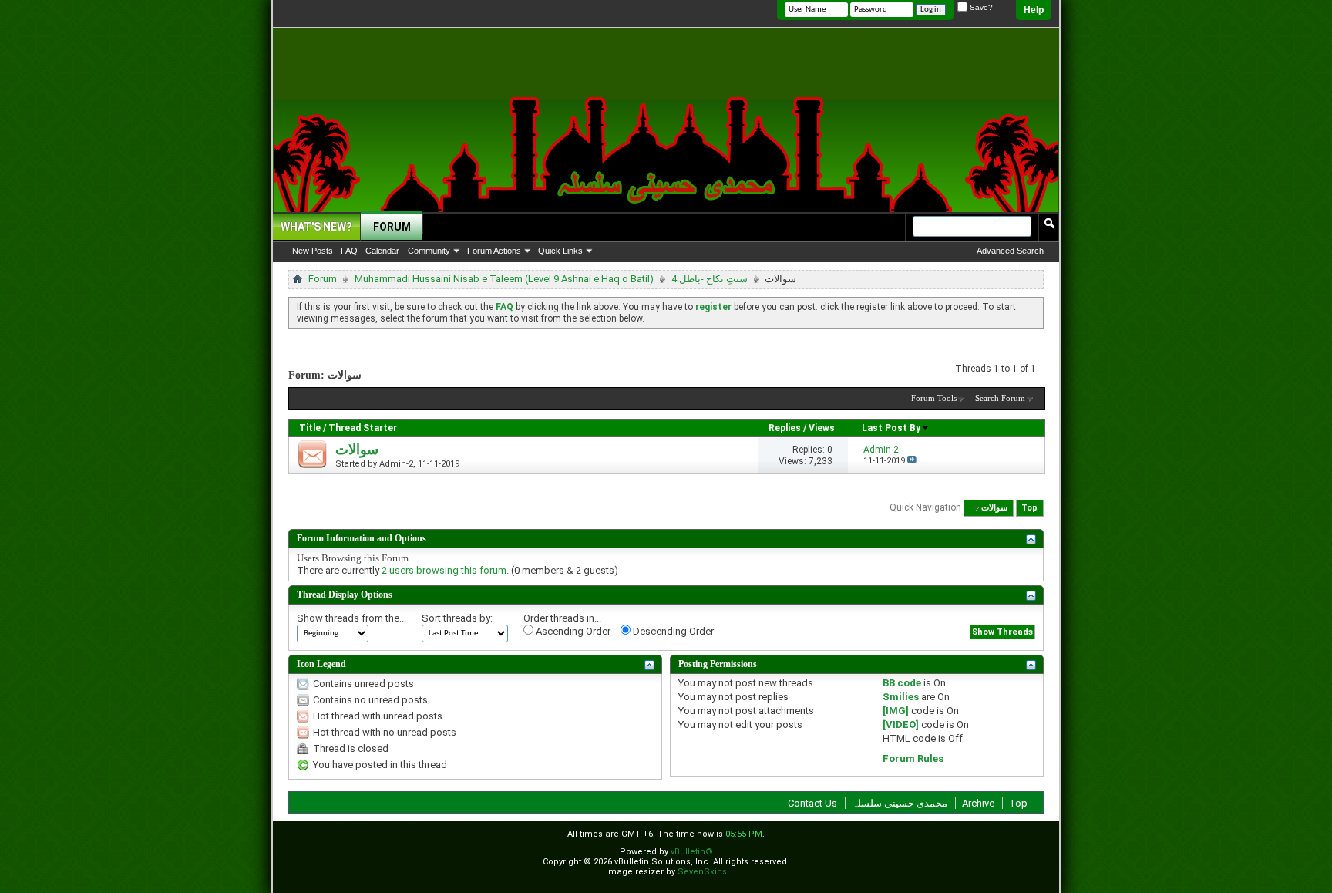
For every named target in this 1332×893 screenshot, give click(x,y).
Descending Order (672, 631)
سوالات (356, 449)
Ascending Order (571, 631)
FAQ (349, 250)
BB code (902, 683)
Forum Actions (494, 250)
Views (822, 428)
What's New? (316, 227)
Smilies (901, 697)
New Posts (312, 250)
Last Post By (891, 428)
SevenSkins (702, 872)
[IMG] (896, 710)
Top (1029, 508)
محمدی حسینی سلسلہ (899, 803)
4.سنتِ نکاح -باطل (709, 279)
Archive (978, 803)
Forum (392, 227)
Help (1034, 10)
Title (310, 428)
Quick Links (560, 250)
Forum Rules (913, 758)
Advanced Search (1010, 250)
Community (429, 250)
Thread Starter (362, 428)
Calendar (382, 250)
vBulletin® (692, 852)
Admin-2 (396, 464)
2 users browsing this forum (444, 570)
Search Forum (1000, 398)
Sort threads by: (457, 618)
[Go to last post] (912, 461)
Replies (785, 428)
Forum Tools (934, 398)
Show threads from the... (351, 618)
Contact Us (812, 803)
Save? (980, 7)
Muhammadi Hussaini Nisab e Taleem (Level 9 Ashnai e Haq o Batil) (504, 279)
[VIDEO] (901, 724)
